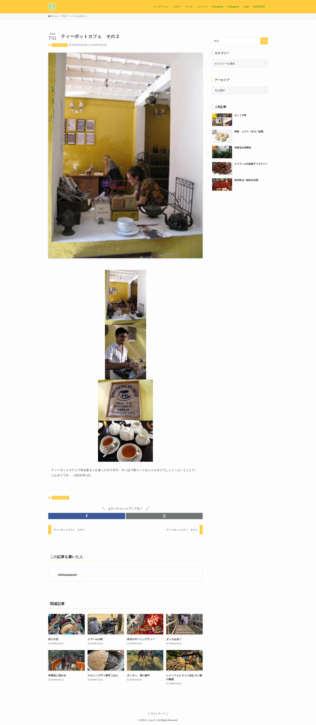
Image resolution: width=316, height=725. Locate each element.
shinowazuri (67, 575)
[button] (86, 516)
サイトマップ (158, 713)
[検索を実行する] (264, 40)
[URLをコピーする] (164, 516)
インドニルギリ (59, 45)
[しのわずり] (52, 6)
